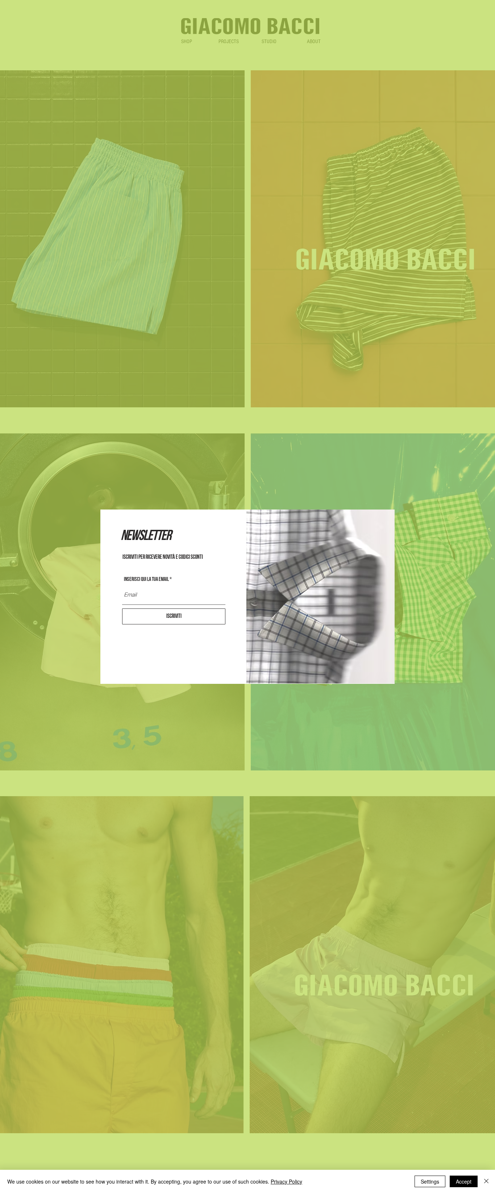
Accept (463, 1181)
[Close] (486, 1181)
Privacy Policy (286, 1181)
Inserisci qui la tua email (146, 579)
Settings (430, 1181)
